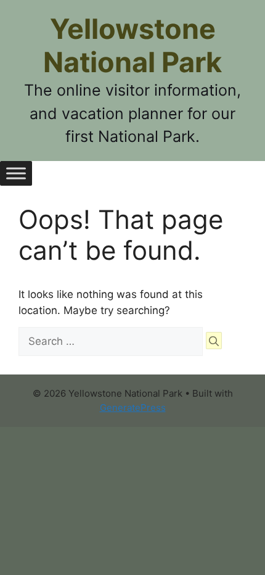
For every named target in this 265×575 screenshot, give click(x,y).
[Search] (214, 340)
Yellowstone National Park (132, 45)
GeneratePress (133, 407)
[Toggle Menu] (16, 173)
